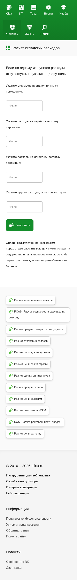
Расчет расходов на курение (32, 352)
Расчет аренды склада (28, 387)
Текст (33, 13)
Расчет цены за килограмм (31, 364)
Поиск (44, 33)
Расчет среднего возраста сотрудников (38, 329)
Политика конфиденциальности (28, 518)
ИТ (21, 13)
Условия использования (23, 524)
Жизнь (29, 33)
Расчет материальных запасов (33, 300)
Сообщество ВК (17, 561)
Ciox (9, 13)
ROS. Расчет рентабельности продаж (37, 421)
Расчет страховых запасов (31, 340)
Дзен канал (14, 567)
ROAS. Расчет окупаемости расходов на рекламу (37, 314)
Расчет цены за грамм (28, 398)
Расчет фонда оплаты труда (32, 375)
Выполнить (22, 225)
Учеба (64, 13)
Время (48, 13)
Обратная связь (17, 530)
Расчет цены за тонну (27, 433)
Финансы (12, 33)
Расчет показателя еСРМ (30, 410)
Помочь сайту (16, 536)
